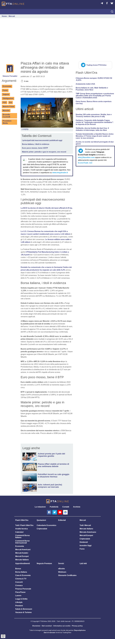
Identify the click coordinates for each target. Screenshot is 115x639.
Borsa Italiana (21, 572)
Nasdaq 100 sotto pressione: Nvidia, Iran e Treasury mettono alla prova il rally (94, 115)
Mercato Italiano (22, 560)
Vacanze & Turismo (23, 612)
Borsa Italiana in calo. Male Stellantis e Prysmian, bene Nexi (92, 89)
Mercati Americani (22, 550)
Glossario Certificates (67, 575)
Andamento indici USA (85, 84)
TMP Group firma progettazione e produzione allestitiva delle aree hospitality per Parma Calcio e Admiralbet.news (95, 96)
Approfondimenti (22, 563)
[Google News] (65, 512)
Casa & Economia (23, 575)
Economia (7, 86)
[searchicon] (112, 11)
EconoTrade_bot (85, 163)
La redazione (40, 507)
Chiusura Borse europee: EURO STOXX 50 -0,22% (94, 79)
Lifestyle (18, 602)
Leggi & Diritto (21, 599)
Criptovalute (42, 529)
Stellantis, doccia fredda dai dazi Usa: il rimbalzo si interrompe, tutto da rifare (92, 129)
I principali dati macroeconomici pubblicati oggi (42, 140)
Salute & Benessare (23, 609)
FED (4, 102)
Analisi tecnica (21, 529)
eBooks (61, 569)
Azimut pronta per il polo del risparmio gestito (51, 455)
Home (4, 16)
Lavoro (18, 595)
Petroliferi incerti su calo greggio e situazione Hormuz (53, 475)
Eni (10, 102)
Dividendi (84, 542)
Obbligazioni (8, 98)
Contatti (65, 507)
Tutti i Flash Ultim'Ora (24, 525)
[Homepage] (13, 4)
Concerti (19, 582)
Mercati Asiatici (21, 553)
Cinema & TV (20, 579)
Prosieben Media (7, 122)
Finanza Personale (23, 589)
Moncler (6, 110)
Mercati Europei (22, 556)
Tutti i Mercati (85, 525)
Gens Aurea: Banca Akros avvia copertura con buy (93, 102)
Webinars (62, 572)
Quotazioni (41, 520)
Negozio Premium (44, 563)
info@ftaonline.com (86, 157)
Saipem (6, 94)
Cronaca (19, 585)
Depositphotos (80, 630)
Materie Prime (8, 106)
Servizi (61, 563)
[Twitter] (54, 512)
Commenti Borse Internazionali (22, 542)
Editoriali (62, 520)
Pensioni (19, 606)
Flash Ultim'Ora (21, 520)
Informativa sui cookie (61, 626)
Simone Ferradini (10, 76)
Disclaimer (36, 626)
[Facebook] (49, 512)
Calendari (19, 532)
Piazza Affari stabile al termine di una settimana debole (53, 465)
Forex (5, 90)
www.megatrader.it (60, 173)
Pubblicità (54, 507)
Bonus (18, 569)
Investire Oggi (85, 545)
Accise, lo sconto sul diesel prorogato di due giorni (95, 143)
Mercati (12, 16)
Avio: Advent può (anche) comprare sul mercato (50, 486)
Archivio (76, 507)
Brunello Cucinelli (6, 116)
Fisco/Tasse (20, 592)
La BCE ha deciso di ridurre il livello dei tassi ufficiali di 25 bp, (47, 208)
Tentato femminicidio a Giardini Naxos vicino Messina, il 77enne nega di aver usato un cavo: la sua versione (95, 136)
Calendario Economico (46, 525)
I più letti (83, 563)
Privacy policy (77, 626)
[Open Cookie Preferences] (3, 636)
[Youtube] (60, 512)
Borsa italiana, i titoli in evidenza (35, 144)
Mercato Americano (88, 532)
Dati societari (47, 626)
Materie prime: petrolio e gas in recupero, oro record (44, 152)
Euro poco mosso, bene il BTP (35, 148)
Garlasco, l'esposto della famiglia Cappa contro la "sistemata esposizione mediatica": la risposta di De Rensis (95, 122)
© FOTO (25, 129)
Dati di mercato (49, 632)
